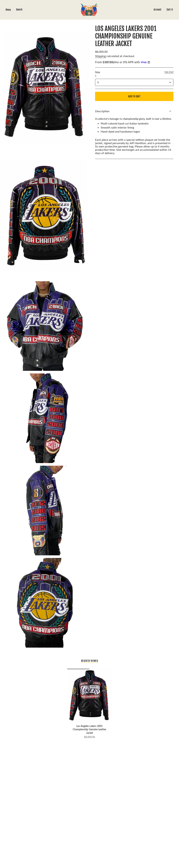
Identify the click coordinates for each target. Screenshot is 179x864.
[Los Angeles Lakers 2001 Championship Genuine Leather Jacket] (89, 696)
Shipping (100, 56)
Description (102, 111)
